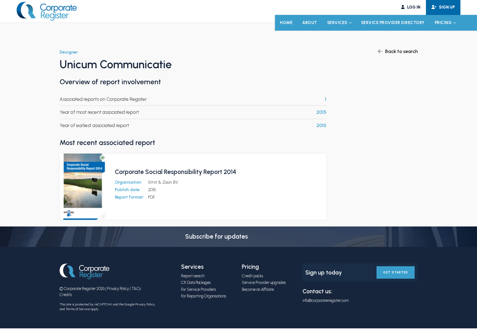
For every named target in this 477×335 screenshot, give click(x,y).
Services (337, 22)
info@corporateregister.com (326, 300)
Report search (192, 275)
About (309, 22)
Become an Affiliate (258, 289)
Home (286, 22)
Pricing (443, 22)
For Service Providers (198, 289)
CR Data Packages (196, 282)
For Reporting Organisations (203, 296)
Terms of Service (78, 309)
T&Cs (136, 288)
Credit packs (252, 275)
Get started (395, 272)
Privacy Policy (118, 288)
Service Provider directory (393, 22)
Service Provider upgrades (264, 282)
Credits (66, 294)
